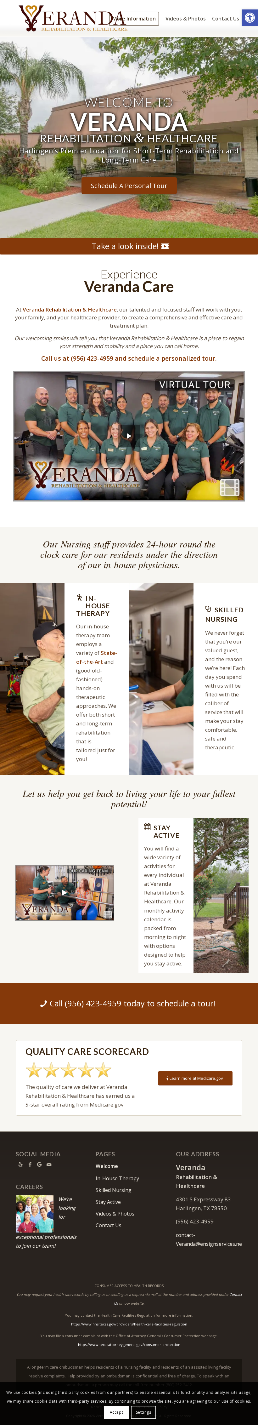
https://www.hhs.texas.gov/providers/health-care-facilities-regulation (129, 1324)
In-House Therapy (117, 1178)
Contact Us (108, 1225)
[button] (250, 17)
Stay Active (108, 1202)
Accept (116, 1412)
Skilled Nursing (114, 1190)
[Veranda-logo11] (73, 18)
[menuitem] (134, 18)
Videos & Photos (115, 1213)
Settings (143, 1412)
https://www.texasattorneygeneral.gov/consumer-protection (129, 1344)
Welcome (107, 1166)
